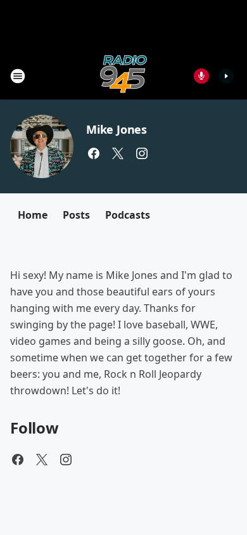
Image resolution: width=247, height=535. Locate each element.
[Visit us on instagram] (141, 153)
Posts (76, 215)
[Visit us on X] (117, 153)
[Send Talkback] (201, 76)
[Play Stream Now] (226, 76)
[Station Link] (123, 75)
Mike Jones (116, 129)
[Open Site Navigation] (17, 76)
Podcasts (127, 215)
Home (33, 215)
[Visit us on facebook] (93, 153)
